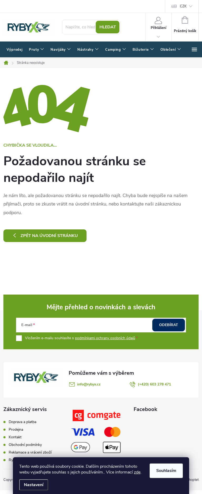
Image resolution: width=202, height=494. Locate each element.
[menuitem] (14, 50)
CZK (183, 6)
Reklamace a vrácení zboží (30, 452)
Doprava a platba (22, 421)
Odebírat (168, 324)
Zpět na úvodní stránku (49, 236)
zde (137, 472)
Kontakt (15, 437)
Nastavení (33, 485)
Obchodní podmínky (25, 444)
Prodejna (16, 429)
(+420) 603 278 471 (154, 384)
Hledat (107, 27)
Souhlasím (166, 471)
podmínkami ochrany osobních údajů (105, 338)
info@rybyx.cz (88, 384)
